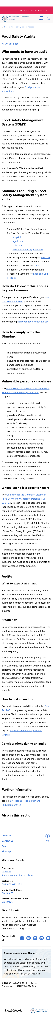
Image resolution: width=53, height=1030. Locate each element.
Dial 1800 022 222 (12, 884)
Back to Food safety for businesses (19, 27)
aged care (18, 241)
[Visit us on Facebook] (22, 938)
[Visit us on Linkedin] (41, 938)
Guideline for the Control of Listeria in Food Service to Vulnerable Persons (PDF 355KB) (24, 498)
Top (47, 840)
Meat (36, 265)
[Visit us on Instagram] (28, 938)
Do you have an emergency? (34, 11)
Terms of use (7, 986)
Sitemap (6, 851)
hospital (17, 237)
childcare (17, 245)
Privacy (34, 983)
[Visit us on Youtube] (48, 938)
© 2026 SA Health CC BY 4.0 (14, 983)
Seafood (45, 257)
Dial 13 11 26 (7, 902)
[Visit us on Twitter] (35, 938)
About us (7, 835)
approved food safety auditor (32, 321)
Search (5, 846)
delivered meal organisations (28, 249)
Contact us (7, 840)
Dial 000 (6, 871)
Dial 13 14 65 (7, 893)
